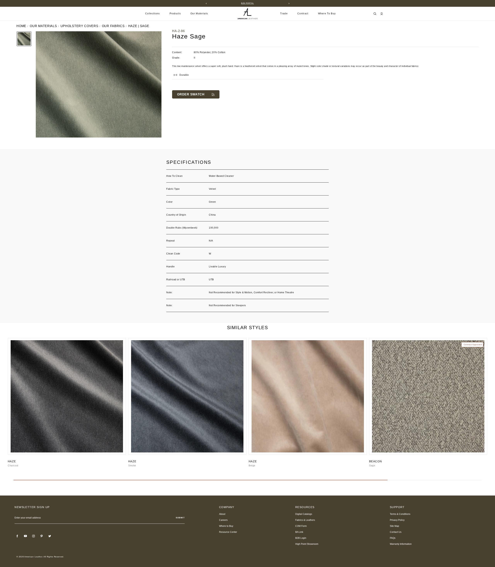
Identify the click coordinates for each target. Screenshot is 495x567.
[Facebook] (17, 536)
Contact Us (395, 532)
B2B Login (300, 538)
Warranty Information (401, 544)
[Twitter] (49, 536)
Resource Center (228, 532)
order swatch (190, 94)
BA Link (299, 532)
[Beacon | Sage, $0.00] (428, 396)
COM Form (301, 526)
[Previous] (206, 3)
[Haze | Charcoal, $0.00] (67, 396)
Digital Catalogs (303, 514)
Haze (12, 461)
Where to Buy (327, 13)
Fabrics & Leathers (305, 520)
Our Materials (199, 13)
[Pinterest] (41, 536)
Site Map (394, 526)
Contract (302, 13)
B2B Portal (247, 3)
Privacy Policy (397, 520)
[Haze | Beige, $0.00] (308, 396)
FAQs (392, 538)
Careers (223, 520)
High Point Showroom (306, 544)
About (222, 514)
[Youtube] (25, 536)
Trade (284, 13)
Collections (152, 13)
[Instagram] (33, 536)
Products (175, 13)
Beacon (375, 461)
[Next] (289, 3)
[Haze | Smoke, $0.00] (187, 396)
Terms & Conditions (400, 514)
